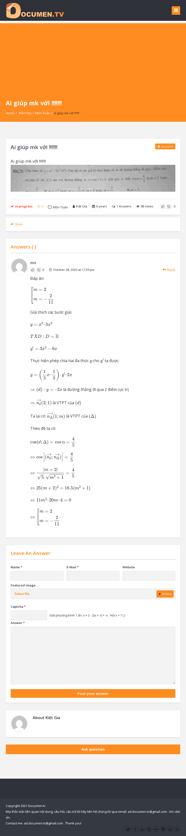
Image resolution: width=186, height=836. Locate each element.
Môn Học (25, 113)
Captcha (18, 606)
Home (10, 113)
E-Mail (73, 567)
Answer (18, 623)
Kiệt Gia (81, 206)
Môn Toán (42, 113)
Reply (171, 269)
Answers (124, 206)
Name (16, 567)
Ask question (93, 749)
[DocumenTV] (35, 10)
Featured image (23, 585)
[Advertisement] (93, 57)
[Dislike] (168, 206)
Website (129, 567)
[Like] (162, 206)
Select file (22, 594)
